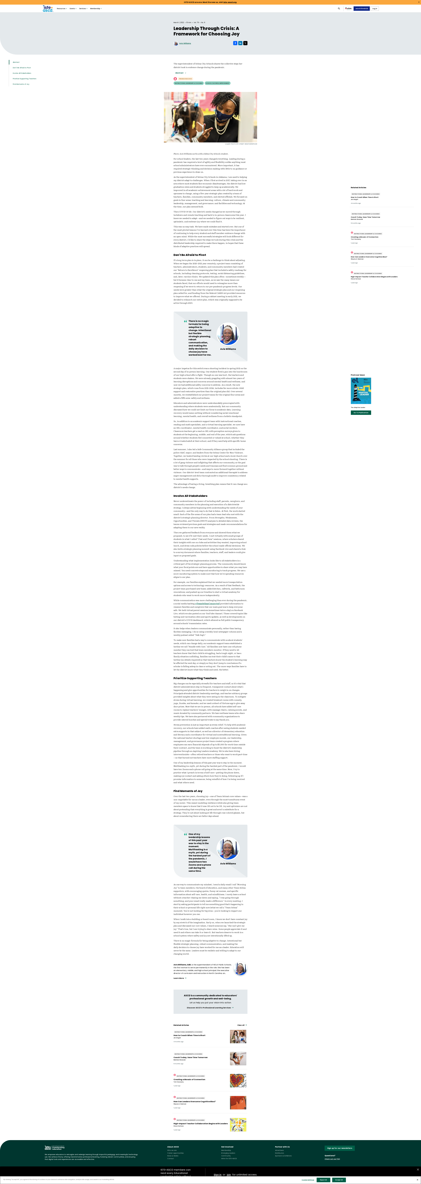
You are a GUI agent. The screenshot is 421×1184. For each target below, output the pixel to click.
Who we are (172, 1150)
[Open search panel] (339, 8)
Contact (170, 1158)
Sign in (217, 1174)
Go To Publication (361, 413)
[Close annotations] (418, 1169)
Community (226, 1156)
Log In (374, 8)
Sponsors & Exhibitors (283, 1156)
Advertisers (279, 1150)
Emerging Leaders (228, 1153)
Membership (95, 8)
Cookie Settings (308, 1180)
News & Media (172, 1156)
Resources (61, 8)
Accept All (339, 1180)
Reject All (323, 1180)
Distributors (279, 1153)
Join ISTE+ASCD (361, 8)
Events (72, 8)
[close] (419, 2)
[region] (210, 1180)
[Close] (417, 1179)
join (229, 1174)
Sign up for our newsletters (339, 1148)
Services (82, 8)
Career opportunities (175, 1153)
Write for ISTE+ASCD (229, 1158)
